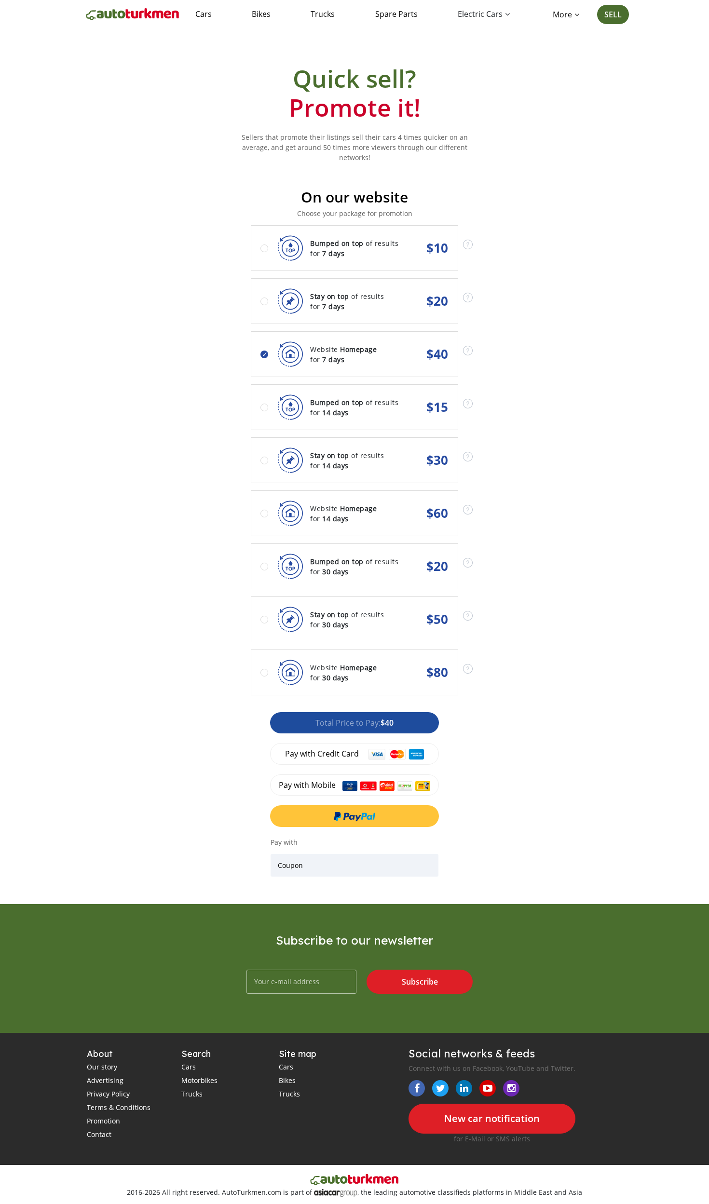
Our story (102, 1066)
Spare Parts (396, 14)
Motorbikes (199, 1080)
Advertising (105, 1080)
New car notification (492, 1118)
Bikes (261, 14)
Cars (203, 14)
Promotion (103, 1120)
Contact (99, 1134)
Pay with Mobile (308, 785)
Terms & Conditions (118, 1107)
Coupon (290, 865)
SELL (613, 14)
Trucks (323, 14)
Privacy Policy (108, 1093)
